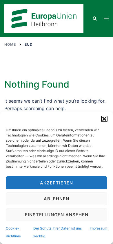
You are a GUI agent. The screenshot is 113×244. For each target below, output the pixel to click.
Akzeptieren (56, 183)
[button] (104, 119)
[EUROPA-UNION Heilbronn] (43, 18)
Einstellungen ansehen (56, 214)
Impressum (98, 228)
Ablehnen (56, 199)
